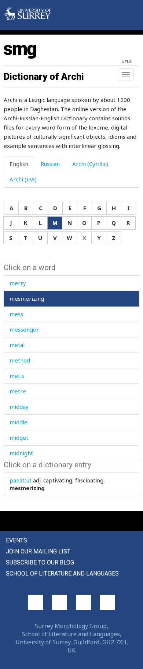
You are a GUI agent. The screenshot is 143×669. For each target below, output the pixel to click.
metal (17, 344)
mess (16, 314)
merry (18, 283)
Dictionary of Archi (44, 76)
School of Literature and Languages (62, 573)
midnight (21, 453)
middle (18, 422)
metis (17, 375)
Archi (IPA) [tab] (23, 179)
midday (19, 406)
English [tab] (19, 163)
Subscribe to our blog (40, 562)
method (20, 360)
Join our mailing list (38, 551)
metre (18, 391)
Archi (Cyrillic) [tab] (90, 163)
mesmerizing (27, 298)
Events (16, 540)
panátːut (21, 480)
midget (19, 437)
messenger (24, 329)
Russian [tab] (50, 163)
